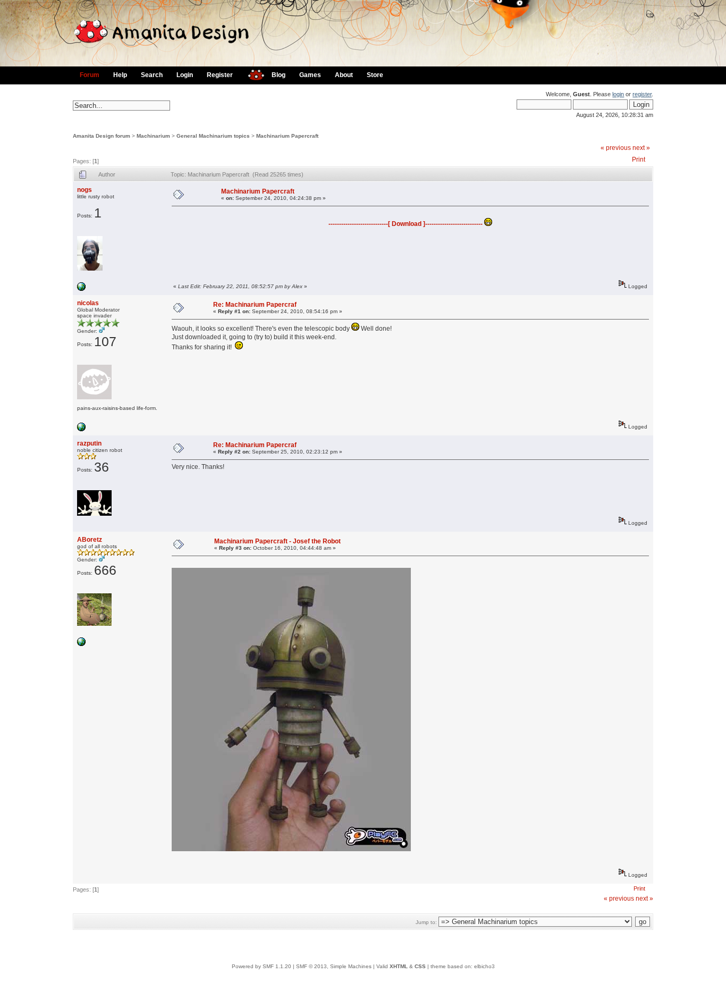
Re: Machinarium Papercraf (255, 304)
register (642, 94)
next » (641, 148)
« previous (616, 148)
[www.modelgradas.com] (81, 289)
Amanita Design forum (101, 136)
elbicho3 (484, 966)
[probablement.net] (81, 429)
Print (638, 159)
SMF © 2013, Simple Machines (334, 966)
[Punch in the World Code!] (81, 644)
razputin (89, 443)
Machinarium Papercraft (287, 136)
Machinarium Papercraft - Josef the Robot (277, 541)
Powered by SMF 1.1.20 (261, 966)
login (618, 94)
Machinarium (153, 136)
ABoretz (89, 539)
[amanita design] (252, 73)
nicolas (88, 303)
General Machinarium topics (213, 136)
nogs (84, 190)
